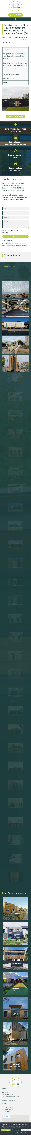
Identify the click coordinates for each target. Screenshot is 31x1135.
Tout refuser (15, 1130)
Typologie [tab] (6, 50)
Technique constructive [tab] (11, 74)
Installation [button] (20, 270)
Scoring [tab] (5, 83)
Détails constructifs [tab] (9, 78)
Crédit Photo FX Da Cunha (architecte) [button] (12, 278)
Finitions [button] (15, 273)
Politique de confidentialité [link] (14, 1133)
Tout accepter (6, 1130)
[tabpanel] (15, 62)
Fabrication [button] (9, 270)
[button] (15, 18)
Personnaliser (26, 1130)
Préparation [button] (22, 266)
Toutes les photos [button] (9, 266)
